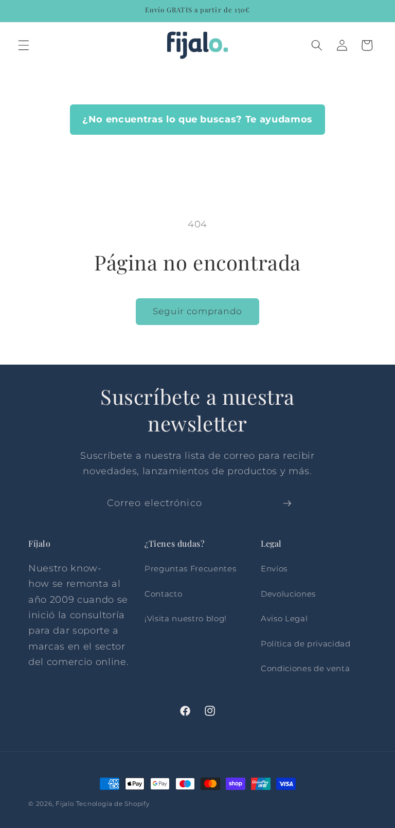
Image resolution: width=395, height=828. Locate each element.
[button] (23, 45)
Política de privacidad (306, 644)
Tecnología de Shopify (113, 803)
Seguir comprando (197, 311)
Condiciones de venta (305, 668)
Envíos (274, 568)
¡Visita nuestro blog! (186, 618)
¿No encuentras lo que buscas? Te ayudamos (197, 119)
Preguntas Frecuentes (190, 568)
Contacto (163, 594)
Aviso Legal (284, 618)
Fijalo (65, 803)
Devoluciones (288, 594)
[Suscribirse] (287, 503)
